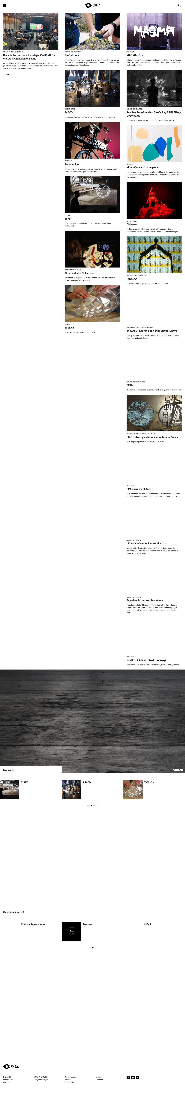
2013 (128, 657)
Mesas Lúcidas (153, 924)
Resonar (67, 109)
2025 (128, 52)
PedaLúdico (68, 161)
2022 (128, 382)
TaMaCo (67, 324)
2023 (128, 327)
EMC (131, 434)
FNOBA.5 (132, 279)
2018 (128, 540)
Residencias (20, 52)
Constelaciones (71, 1077)
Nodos (67, 1080)
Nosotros (99, 1077)
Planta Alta (77, 52)
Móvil (132, 164)
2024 (128, 221)
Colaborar (99, 1080)
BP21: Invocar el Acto (139, 489)
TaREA (69, 215)
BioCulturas (11, 52)
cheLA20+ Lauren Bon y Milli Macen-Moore (152, 330)
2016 (128, 597)
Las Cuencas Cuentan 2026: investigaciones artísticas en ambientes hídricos (29, 57)
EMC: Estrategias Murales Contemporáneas (152, 437)
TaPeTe (73, 109)
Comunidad (69, 1082)
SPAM (130, 385)
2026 (4, 52)
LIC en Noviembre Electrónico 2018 (147, 543)
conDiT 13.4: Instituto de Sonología (147, 660)
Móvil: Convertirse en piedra (143, 167)
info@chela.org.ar (41, 1080)
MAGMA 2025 (135, 55)
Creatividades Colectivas (73, 270)
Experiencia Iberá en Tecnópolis (145, 600)
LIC (66, 215)
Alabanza (132, 224)
